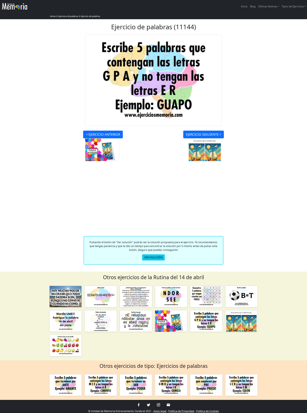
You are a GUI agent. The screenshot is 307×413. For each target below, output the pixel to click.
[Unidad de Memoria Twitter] (148, 404)
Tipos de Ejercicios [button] (293, 6)
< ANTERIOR (103, 134)
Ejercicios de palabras (68, 16)
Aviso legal (160, 411)
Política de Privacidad (181, 411)
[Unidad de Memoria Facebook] (139, 404)
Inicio (244, 6)
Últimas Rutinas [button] (267, 6)
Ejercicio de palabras (90, 16)
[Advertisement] (65, 83)
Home (53, 16)
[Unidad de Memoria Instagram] (158, 404)
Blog (253, 6)
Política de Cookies (207, 411)
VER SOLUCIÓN (153, 257)
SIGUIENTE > (203, 134)
